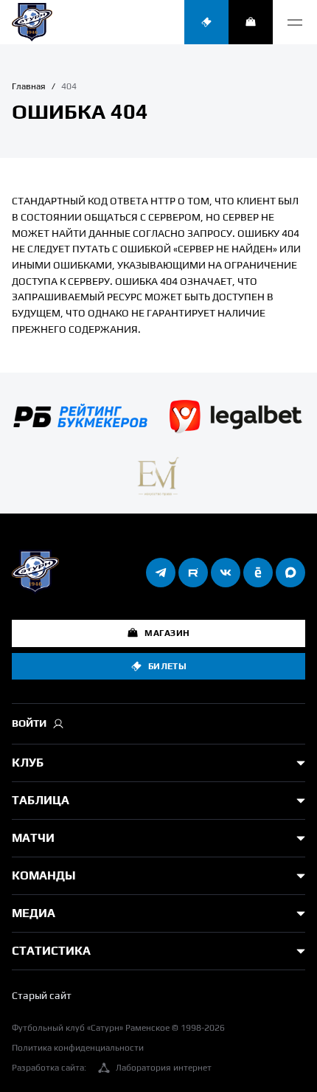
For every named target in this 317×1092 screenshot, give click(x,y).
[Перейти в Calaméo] (258, 572)
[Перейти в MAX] (290, 572)
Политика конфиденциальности (78, 1048)
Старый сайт (42, 995)
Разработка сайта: (112, 1067)
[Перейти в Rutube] (193, 572)
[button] (295, 22)
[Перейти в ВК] (225, 572)
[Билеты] (206, 22)
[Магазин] (251, 22)
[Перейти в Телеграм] (160, 572)
